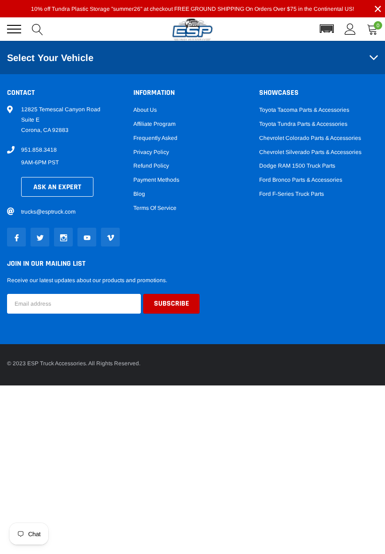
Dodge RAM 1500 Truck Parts (297, 165)
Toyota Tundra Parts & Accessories (303, 124)
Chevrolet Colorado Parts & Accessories (310, 138)
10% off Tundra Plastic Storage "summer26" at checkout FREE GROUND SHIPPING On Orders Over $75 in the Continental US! (192, 9)
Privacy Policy (151, 152)
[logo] (192, 29)
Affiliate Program (154, 124)
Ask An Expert (57, 187)
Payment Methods (156, 180)
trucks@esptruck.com (48, 211)
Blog (139, 194)
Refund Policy (151, 165)
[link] (16, 237)
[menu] (14, 29)
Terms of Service (155, 208)
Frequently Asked (155, 138)
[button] (327, 29)
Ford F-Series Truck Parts (291, 194)
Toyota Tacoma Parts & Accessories (304, 110)
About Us (145, 110)
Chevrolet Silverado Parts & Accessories (310, 152)
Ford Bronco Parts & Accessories (300, 180)
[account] (350, 29)
